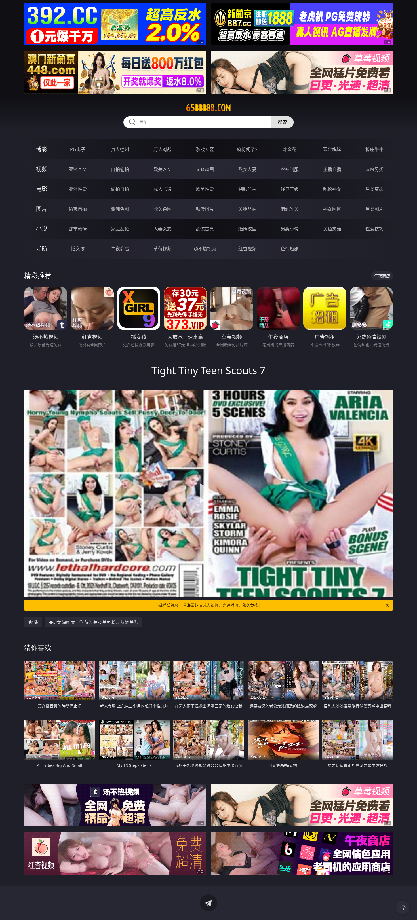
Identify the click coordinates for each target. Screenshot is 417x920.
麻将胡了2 (247, 149)
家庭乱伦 (120, 229)
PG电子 (77, 149)
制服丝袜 (247, 189)
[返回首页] (402, 907)
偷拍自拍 (120, 189)
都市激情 (78, 229)
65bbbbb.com (208, 107)
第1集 (33, 622)
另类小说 (290, 229)
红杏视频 (247, 249)
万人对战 (162, 149)
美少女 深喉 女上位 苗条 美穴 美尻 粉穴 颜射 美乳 (93, 622)
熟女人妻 (247, 169)
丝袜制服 (290, 169)
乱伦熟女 (332, 189)
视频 (41, 169)
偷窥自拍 (78, 209)
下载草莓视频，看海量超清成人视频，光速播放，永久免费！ (208, 605)
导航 (41, 248)
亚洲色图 (120, 209)
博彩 (41, 149)
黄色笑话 (332, 229)
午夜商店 (120, 249)
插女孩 (78, 249)
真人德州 (120, 149)
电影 (41, 189)
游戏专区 (205, 149)
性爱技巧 (374, 229)
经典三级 (290, 189)
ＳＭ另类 (374, 169)
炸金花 (289, 149)
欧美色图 (162, 209)
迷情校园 (247, 229)
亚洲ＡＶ (78, 169)
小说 (41, 228)
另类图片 (374, 209)
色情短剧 (290, 249)
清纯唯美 (290, 209)
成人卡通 (162, 189)
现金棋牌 (332, 149)
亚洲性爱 (78, 189)
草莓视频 (162, 249)
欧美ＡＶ (162, 169)
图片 (41, 209)
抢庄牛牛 (374, 149)
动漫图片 (205, 209)
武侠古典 (205, 229)
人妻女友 (162, 229)
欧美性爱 (205, 189)
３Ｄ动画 (205, 169)
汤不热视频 (204, 249)
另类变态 (374, 189)
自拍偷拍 (120, 169)
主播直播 (332, 169)
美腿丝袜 (247, 209)
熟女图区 (332, 209)
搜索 (282, 122)
